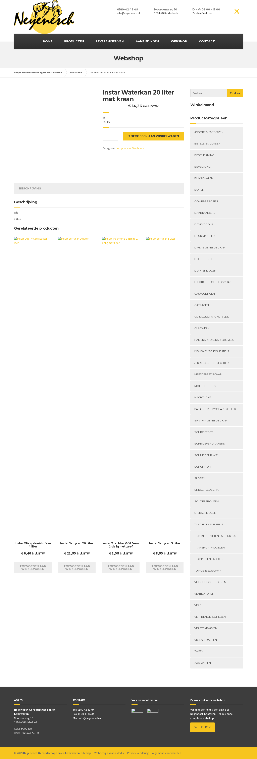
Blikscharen (203, 178)
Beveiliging (202, 166)
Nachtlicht (202, 397)
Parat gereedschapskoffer (215, 409)
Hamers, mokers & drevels (214, 339)
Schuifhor (202, 466)
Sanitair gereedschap (210, 420)
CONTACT (207, 41)
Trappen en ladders (209, 559)
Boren (199, 189)
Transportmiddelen (209, 547)
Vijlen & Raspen (205, 639)
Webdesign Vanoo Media (109, 753)
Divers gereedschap (209, 247)
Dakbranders (204, 212)
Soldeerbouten (206, 501)
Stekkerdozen (205, 512)
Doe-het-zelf (204, 258)
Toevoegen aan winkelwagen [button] (32, 567)
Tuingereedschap (207, 570)
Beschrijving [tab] (30, 188)
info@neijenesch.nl (90, 718)
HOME (47, 41)
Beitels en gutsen (207, 143)
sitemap (86, 753)
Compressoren (206, 201)
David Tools (203, 224)
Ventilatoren (204, 593)
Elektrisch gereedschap (212, 282)
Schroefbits (203, 432)
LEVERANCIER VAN (110, 41)
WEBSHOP (179, 41)
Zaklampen (202, 662)
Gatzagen (201, 305)
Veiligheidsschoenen (210, 582)
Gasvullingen (204, 293)
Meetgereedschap (208, 374)
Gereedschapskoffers (211, 316)
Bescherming (204, 155)
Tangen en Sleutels (208, 524)
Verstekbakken (205, 628)
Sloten (199, 478)
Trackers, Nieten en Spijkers (215, 535)
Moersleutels (205, 386)
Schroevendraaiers (209, 443)
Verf (197, 605)
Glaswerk (201, 328)
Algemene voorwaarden (166, 753)
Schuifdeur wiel (206, 455)
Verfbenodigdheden (210, 616)
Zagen (199, 651)
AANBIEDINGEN (147, 41)
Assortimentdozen (208, 132)
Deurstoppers (205, 235)
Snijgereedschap (207, 489)
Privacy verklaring (138, 753)
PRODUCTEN (74, 41)
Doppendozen (205, 270)
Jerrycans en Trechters (130, 148)
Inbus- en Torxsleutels (211, 351)
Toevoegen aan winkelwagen (153, 136)
